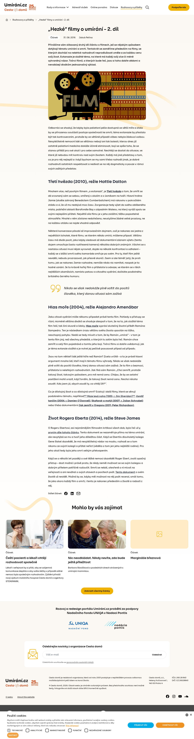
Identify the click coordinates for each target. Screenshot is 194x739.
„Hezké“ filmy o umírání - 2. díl (53, 20)
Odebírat (157, 654)
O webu (9, 697)
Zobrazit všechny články (97, 591)
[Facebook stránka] (168, 696)
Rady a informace (56, 7)
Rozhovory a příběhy (131, 7)
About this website (26, 697)
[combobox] (186, 714)
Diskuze (114, 7)
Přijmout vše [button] (140, 725)
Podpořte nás (179, 7)
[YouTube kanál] (180, 696)
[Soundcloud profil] (186, 696)
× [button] (191, 715)
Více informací (72, 725)
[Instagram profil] (174, 696)
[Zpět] (16, 7)
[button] (65, 735)
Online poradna (99, 7)
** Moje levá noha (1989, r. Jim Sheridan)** (109, 396)
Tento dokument (125, 472)
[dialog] (97, 725)
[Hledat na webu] (147, 7)
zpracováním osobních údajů (79, 662)
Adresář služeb (80, 7)
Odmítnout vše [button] (170, 725)
